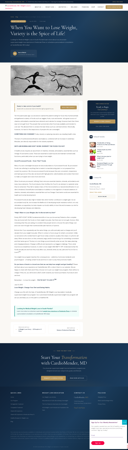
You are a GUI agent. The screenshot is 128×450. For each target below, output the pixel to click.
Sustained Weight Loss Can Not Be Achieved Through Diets (105, 164)
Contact (101, 7)
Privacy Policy (101, 404)
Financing (85, 7)
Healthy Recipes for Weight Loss (19, 418)
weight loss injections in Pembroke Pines (56, 311)
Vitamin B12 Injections (16, 411)
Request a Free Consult (102, 121)
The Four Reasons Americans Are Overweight (54, 404)
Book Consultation (114, 7)
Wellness (74, 7)
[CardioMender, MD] (19, 7)
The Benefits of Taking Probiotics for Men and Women (106, 143)
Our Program (14, 400)
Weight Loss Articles (18, 21)
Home (12, 17)
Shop (93, 7)
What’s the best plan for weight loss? (104, 157)
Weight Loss (49, 7)
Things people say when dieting (104, 150)
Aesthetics (62, 7)
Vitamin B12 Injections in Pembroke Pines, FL (23, 414)
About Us (38, 7)
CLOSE (124, 422)
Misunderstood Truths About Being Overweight (55, 400)
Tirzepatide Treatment (17, 407)
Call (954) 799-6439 (102, 126)
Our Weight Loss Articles (49, 397)
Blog (17, 17)
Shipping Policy (102, 397)
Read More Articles (77, 378)
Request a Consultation (53, 378)
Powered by (14, 2)
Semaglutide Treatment (17, 404)
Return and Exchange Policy (105, 400)
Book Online (102, 196)
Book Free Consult (68, 107)
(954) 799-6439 (118, 2)
